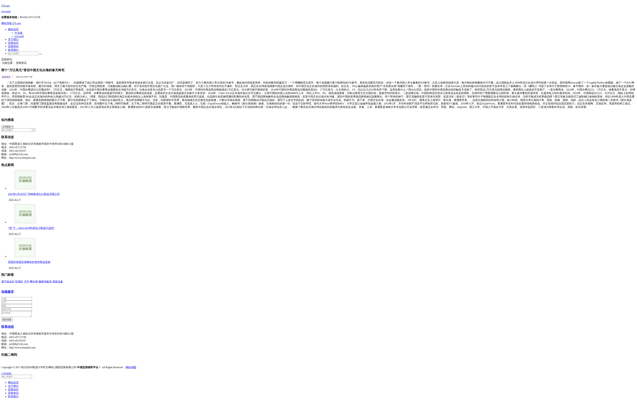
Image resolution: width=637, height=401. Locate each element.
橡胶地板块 (45, 281)
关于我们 (13, 39)
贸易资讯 (13, 46)
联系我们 (13, 49)
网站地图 (131, 367)
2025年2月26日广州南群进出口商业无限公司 (34, 194)
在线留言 (7, 291)
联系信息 (7, 326)
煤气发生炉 (8, 281)
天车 (26, 281)
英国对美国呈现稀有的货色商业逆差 (29, 262)
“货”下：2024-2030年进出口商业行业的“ (31, 228)
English (7, 373)
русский (6, 11)
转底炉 (19, 281)
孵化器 (34, 281)
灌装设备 (57, 281)
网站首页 (13, 29)
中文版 (19, 32)
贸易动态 (13, 42)
